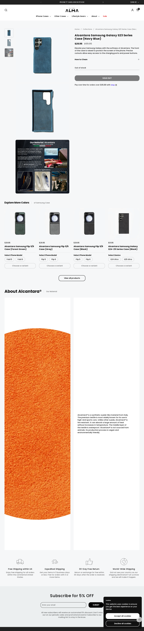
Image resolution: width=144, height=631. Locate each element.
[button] (5, 10)
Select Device (114, 255)
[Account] (132, 10)
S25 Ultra (128, 259)
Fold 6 (20, 259)
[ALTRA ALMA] (72, 10)
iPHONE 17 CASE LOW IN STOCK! (72, 2)
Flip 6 (53, 259)
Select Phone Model (13, 255)
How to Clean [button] (81, 59)
